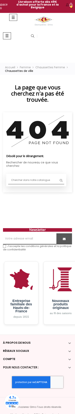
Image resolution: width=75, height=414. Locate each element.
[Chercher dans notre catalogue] (32, 36)
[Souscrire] (64, 238)
